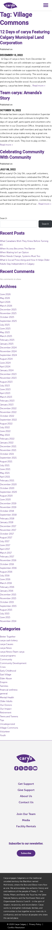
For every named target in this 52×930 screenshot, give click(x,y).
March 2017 (6, 553)
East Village (5, 674)
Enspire (3, 682)
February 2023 (7, 401)
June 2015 (5, 617)
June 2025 (5, 328)
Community (6, 659)
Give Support (26, 790)
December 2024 (8, 347)
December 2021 (8, 446)
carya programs (8, 655)
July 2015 (4, 613)
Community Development (13, 663)
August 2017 (6, 537)
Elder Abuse (6, 678)
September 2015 (8, 606)
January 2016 (6, 591)
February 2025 (7, 340)
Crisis (3, 667)
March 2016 (6, 583)
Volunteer (5, 731)
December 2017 (8, 526)
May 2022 (5, 435)
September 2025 (8, 321)
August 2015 (6, 610)
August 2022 (6, 423)
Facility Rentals (26, 826)
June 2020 (5, 499)
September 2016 (8, 568)
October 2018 (7, 511)
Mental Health (7, 697)
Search (3, 218)
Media (26, 820)
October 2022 (7, 416)
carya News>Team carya (12, 652)
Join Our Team (26, 814)
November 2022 (8, 412)
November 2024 (8, 351)
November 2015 (8, 598)
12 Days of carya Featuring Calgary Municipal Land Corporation (25, 37)
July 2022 (5, 427)
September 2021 (8, 458)
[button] (46, 6)
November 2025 (8, 313)
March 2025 (6, 336)
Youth (3, 735)
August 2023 (6, 382)
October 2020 (7, 488)
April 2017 (5, 549)
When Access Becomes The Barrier (17, 248)
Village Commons (9, 728)
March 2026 (6, 306)
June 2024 (5, 363)
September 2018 (8, 515)
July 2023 (5, 385)
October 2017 (7, 534)
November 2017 (8, 530)
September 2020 (8, 492)
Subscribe (26, 853)
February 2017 (7, 556)
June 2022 (5, 431)
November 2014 (8, 621)
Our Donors (6, 705)
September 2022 (8, 420)
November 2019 (8, 507)
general (3, 693)
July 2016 (5, 575)
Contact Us (26, 802)
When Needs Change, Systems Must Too (21, 256)
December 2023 (8, 374)
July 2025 (5, 325)
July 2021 (4, 465)
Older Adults (6, 701)
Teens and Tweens (9, 716)
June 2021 (5, 469)
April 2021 (5, 477)
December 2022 (8, 408)
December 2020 (8, 484)
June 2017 (5, 545)
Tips (2, 720)
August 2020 (6, 496)
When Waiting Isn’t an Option (14, 252)
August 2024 (6, 359)
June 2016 (5, 579)
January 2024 (7, 370)
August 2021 (6, 461)
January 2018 (6, 522)
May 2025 (5, 332)
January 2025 (6, 344)
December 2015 (8, 594)
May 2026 (5, 298)
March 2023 (6, 397)
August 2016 (6, 572)
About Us (26, 796)
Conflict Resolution (16, 928)
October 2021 (7, 454)
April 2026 (5, 302)
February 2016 (7, 587)
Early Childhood (8, 671)
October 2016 (7, 564)
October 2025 (7, 317)
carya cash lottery (9, 640)
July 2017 (4, 541)
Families (4, 686)
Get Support (26, 783)
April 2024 (5, 366)
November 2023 (8, 378)
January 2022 (6, 442)
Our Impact (5, 709)
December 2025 (8, 309)
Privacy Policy (35, 924)
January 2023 (6, 404)
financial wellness (8, 690)
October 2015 (7, 602)
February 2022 (7, 439)
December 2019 (8, 503)
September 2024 (8, 355)
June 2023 (5, 389)
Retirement (5, 712)
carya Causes (6, 644)
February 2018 (7, 518)
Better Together (8, 636)
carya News (6, 648)
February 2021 (7, 480)
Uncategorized (7, 724)
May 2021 (5, 473)
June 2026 (5, 294)
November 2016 (8, 560)
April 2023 (5, 393)
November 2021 (8, 450)
